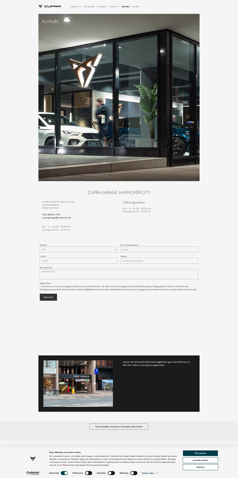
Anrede (43, 245)
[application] (80, 6)
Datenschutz (45, 283)
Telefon (123, 256)
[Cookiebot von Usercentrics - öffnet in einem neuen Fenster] (33, 473)
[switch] (88, 473)
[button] (119, 427)
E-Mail (43, 256)
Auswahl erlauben (200, 460)
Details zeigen (148, 473)
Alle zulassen (200, 453)
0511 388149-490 (51, 214)
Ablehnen (200, 467)
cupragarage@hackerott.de (56, 217)
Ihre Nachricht (46, 268)
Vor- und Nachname (129, 245)
